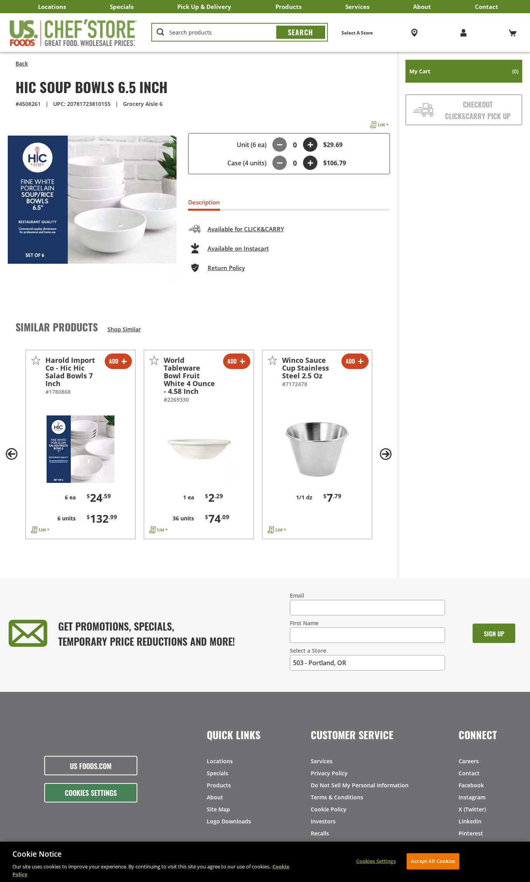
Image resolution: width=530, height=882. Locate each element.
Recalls (320, 833)
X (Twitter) (472, 809)
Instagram (472, 797)
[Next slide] (386, 454)
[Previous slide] (11, 454)
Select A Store (357, 32)
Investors (323, 821)
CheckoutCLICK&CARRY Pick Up (478, 109)
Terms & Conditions (337, 797)
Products (288, 6)
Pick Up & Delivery (204, 6)
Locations (52, 6)
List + (383, 124)
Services (357, 6)
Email (297, 595)
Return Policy (226, 268)
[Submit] (300, 32)
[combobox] (239, 32)
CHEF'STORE (73, 32)
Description (204, 202)
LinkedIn (470, 821)
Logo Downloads (229, 821)
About (422, 6)
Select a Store (308, 650)
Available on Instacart (238, 248)
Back (22, 63)
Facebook (471, 785)
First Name (304, 623)
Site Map (218, 809)
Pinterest (471, 833)
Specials (121, 6)
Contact (486, 6)
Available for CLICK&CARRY (246, 229)
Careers (469, 761)
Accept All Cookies (433, 861)
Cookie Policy (328, 809)
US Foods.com (91, 765)
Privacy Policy (329, 773)
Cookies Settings (91, 792)
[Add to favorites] (36, 360)
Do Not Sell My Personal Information (360, 785)
